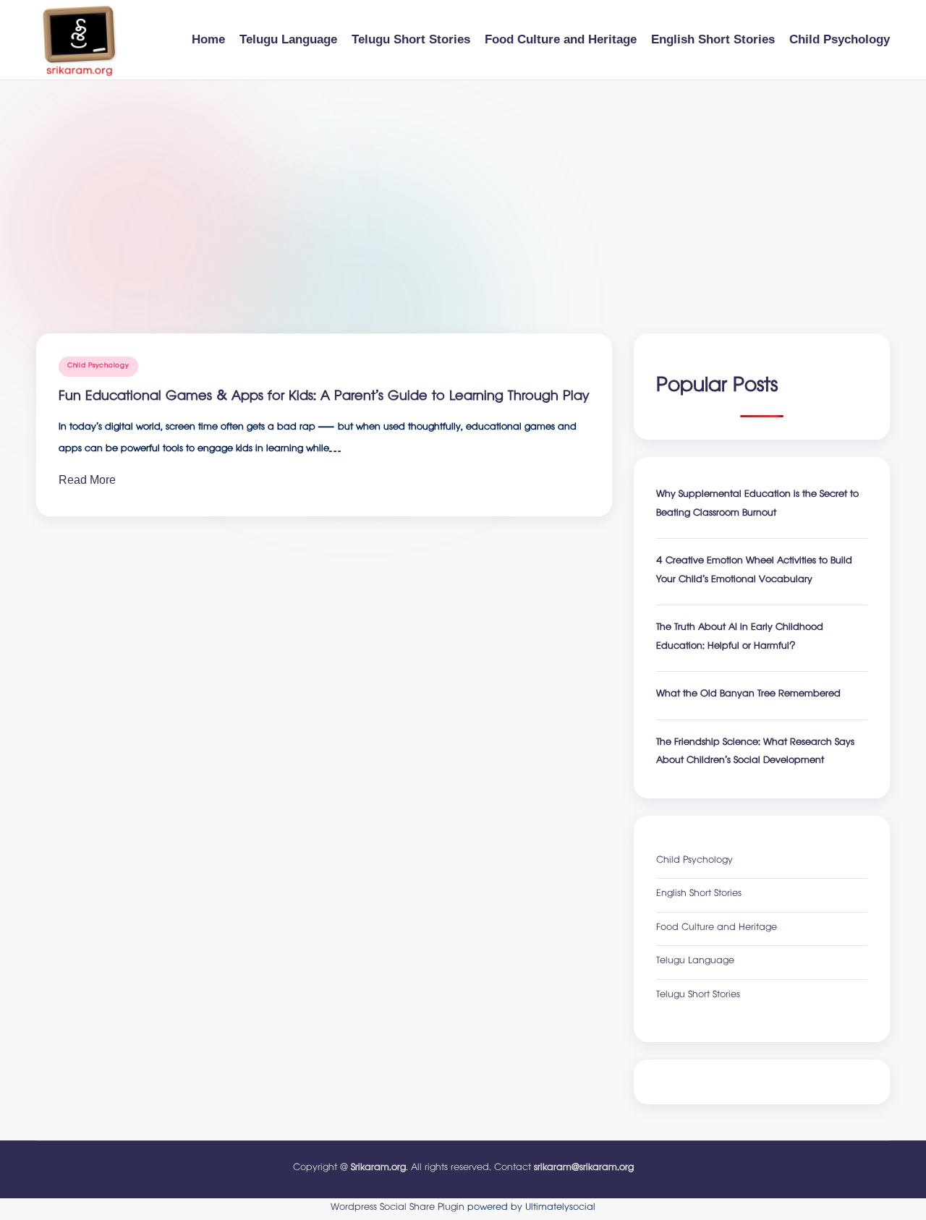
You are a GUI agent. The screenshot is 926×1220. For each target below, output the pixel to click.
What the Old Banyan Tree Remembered (748, 695)
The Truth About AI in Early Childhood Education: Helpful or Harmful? (739, 638)
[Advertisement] (463, 189)
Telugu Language (695, 962)
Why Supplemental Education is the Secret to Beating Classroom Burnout (757, 505)
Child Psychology (98, 366)
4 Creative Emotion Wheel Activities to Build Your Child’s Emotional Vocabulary (754, 571)
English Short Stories (699, 895)
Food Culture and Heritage (716, 929)
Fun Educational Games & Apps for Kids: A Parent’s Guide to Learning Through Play (324, 398)
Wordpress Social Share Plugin (399, 1208)
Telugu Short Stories (698, 996)
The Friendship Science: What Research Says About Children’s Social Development (755, 753)
